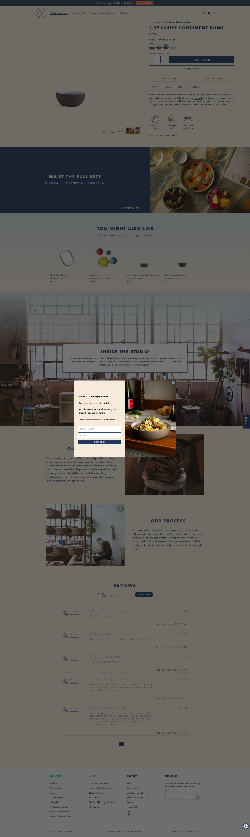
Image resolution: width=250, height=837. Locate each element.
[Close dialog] (173, 383)
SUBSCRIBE (99, 441)
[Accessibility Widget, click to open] (246, 826)
